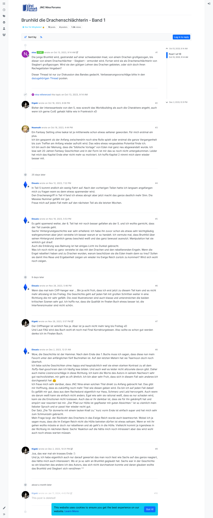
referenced (45, 94)
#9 (156, 449)
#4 (156, 183)
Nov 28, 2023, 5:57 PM (59, 321)
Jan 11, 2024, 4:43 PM (59, 493)
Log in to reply (181, 37)
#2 (156, 103)
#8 (156, 349)
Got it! (149, 509)
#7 (156, 321)
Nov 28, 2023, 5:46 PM (60, 285)
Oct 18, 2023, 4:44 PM (62, 127)
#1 (156, 52)
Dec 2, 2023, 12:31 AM (60, 349)
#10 (156, 493)
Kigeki (35, 103)
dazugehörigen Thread (45, 78)
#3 (156, 127)
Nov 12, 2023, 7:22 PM (60, 183)
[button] (4, 508)
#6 (156, 285)
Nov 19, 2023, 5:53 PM (60, 219)
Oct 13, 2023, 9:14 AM (64, 52)
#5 (156, 219)
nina (34, 52)
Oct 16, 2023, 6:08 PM (59, 103)
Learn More (72, 511)
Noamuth (36, 127)
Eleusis (35, 183)
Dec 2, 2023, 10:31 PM (59, 449)
